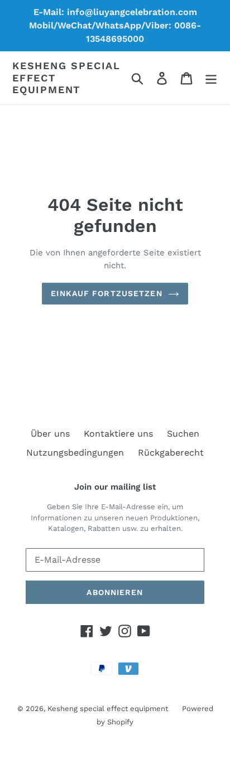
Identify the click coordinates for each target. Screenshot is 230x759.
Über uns (50, 433)
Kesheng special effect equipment (66, 77)
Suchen (183, 433)
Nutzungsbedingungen (75, 452)
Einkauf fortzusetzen (106, 293)
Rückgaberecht (171, 452)
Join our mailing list (115, 487)
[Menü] (211, 77)
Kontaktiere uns (118, 433)
